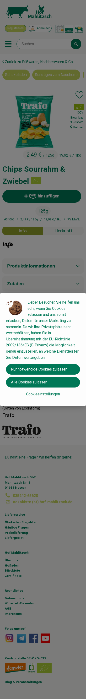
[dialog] (43, 349)
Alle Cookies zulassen (29, 382)
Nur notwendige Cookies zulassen (39, 369)
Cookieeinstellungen (43, 394)
